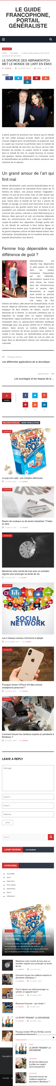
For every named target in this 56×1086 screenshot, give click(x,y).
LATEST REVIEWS (12, 849)
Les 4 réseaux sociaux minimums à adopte (22, 638)
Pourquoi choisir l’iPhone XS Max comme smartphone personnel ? (22, 686)
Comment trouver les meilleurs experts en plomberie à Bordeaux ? (28, 736)
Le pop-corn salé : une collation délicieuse (22, 478)
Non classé (11, 885)
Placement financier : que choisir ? (30, 1003)
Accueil (6, 1078)
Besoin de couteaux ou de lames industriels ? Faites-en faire (27, 523)
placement (33, 1059)
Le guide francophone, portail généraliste (28, 17)
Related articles (11, 422)
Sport (31, 1044)
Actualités (7, 49)
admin (8, 68)
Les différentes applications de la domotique (26, 361)
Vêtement (11, 896)
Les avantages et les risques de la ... (34, 378)
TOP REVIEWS (31, 850)
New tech (10, 881)
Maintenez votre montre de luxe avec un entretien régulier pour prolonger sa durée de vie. (25, 572)
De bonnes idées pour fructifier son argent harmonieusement (38, 1064)
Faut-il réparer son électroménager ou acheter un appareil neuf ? (32, 990)
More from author (30, 422)
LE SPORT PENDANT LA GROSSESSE (40, 1048)
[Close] (53, 1037)
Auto (9, 877)
